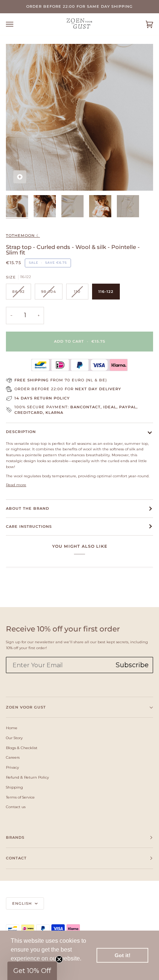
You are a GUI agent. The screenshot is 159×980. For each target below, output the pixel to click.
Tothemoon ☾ (23, 235)
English (22, 903)
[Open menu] (17, 24)
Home (11, 728)
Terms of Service (20, 797)
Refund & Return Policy (27, 777)
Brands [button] (15, 837)
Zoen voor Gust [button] (26, 707)
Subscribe (132, 665)
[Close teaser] (59, 959)
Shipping (14, 787)
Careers (13, 757)
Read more (16, 484)
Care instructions (29, 526)
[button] (32, 971)
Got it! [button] (123, 955)
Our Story (14, 737)
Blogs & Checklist (21, 747)
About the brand (27, 508)
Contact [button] (16, 858)
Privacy (12, 767)
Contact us (16, 806)
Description (21, 432)
